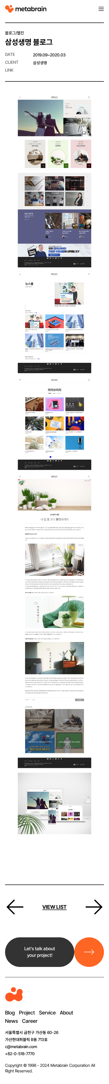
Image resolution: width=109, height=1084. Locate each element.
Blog (10, 1013)
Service (47, 1013)
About (66, 1013)
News (11, 1021)
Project (27, 1013)
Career (30, 1021)
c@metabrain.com (21, 1046)
